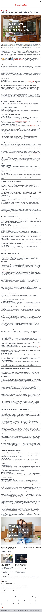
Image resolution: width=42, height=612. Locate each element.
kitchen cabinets (32, 125)
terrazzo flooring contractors (17, 59)
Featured (2, 10)
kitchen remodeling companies (21, 121)
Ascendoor (27, 610)
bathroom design (31, 81)
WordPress (37, 610)
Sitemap (16, 610)
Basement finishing (33, 153)
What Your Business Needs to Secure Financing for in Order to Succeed (21, 565)
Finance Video (21, 5)
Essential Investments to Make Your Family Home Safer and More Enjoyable (13, 585)
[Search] (40, 1)
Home (6, 10)
